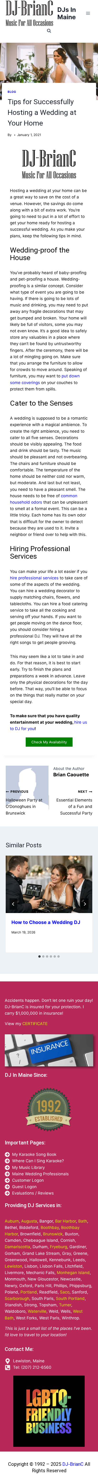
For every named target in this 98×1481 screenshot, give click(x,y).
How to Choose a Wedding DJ (45, 922)
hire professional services (34, 578)
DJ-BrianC (72, 1464)
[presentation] (49, 884)
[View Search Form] (49, 31)
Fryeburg (58, 1246)
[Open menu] (87, 13)
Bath (82, 1221)
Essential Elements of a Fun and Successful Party (74, 802)
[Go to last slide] (13, 904)
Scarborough (17, 1298)
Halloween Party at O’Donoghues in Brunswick (24, 802)
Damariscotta (17, 1246)
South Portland (70, 1298)
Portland (28, 1292)
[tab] (39, 956)
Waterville (37, 1311)
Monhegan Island (73, 1272)
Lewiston (13, 1266)
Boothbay (50, 1227)
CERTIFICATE (35, 1023)
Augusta (29, 1221)
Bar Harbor (65, 1221)
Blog (12, 92)
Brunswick (53, 1234)
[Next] (84, 904)
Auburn (12, 1221)
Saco (64, 1292)
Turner (65, 1305)
